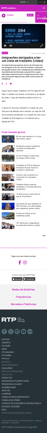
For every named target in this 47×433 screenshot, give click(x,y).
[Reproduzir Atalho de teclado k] (3, 430)
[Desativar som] (9, 430)
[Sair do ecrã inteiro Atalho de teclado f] (43, 430)
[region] (23, 216)
